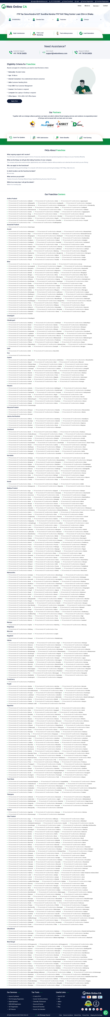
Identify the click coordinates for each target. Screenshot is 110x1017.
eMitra (59, 1001)
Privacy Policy (85, 1015)
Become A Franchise (38, 1006)
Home (79, 6)
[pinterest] (97, 1009)
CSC (59, 999)
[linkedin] (93, 1009)
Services (95, 6)
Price (59, 1004)
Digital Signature (13, 1001)
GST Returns (12, 1009)
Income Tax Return (14, 996)
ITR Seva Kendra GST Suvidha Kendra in (20, 201)
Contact (105, 6)
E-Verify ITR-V (37, 996)
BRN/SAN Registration (15, 1004)
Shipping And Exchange (96, 1015)
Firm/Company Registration (16, 999)
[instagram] (82, 1009)
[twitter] (90, 1009)
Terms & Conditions (68, 1015)
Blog (59, 1006)
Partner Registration (88, 1)
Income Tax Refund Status (40, 999)
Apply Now (14, 101)
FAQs (60, 1015)
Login (77, 1)
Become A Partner (38, 1004)
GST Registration (13, 1006)
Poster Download (68, 1)
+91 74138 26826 (55, 1)
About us (87, 6)
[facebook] (86, 1009)
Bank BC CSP (61, 996)
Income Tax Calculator (39, 1009)
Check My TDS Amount (39, 1001)
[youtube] (101, 1009)
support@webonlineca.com (40, 1)
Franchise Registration (102, 1)
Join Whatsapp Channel (43, 1015)
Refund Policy (77, 1015)
